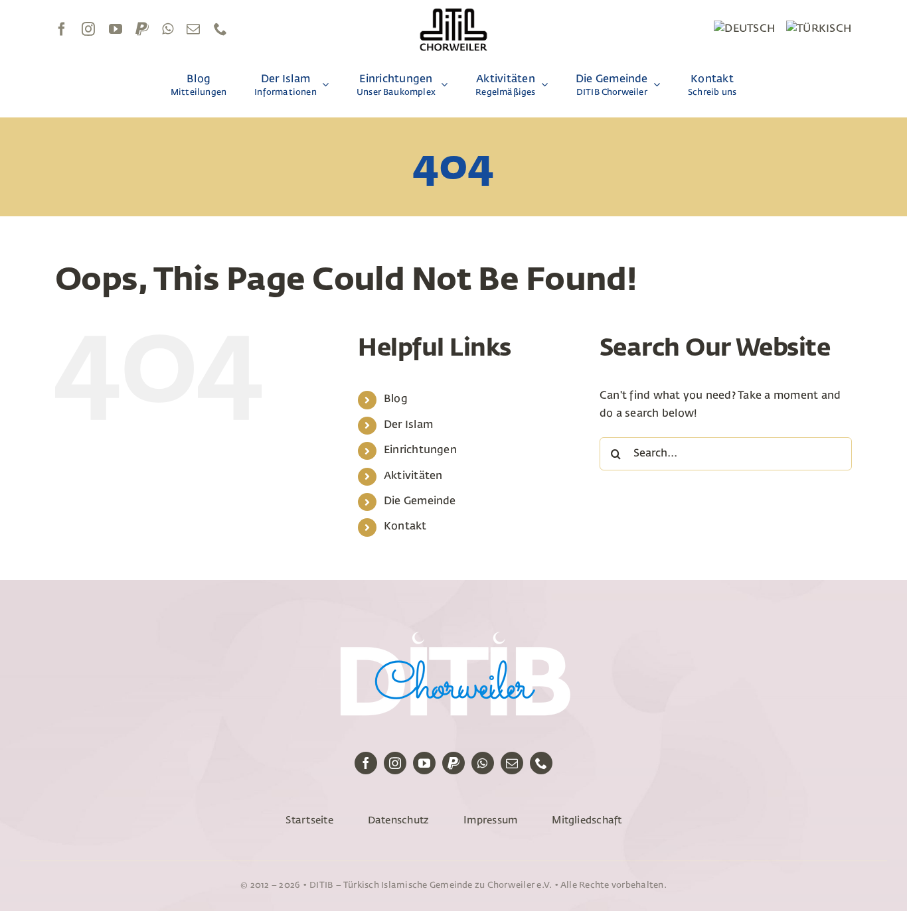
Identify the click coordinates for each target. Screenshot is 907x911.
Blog (396, 399)
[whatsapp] (167, 29)
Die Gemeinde (420, 501)
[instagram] (88, 29)
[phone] (220, 29)
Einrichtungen (420, 450)
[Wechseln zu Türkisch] (819, 29)
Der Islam (408, 425)
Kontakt (405, 527)
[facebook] (61, 29)
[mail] (193, 29)
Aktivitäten (413, 476)
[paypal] (142, 29)
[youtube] (115, 29)
